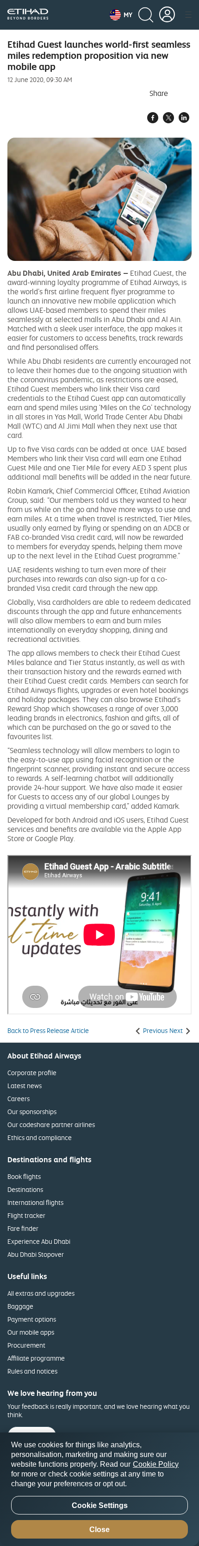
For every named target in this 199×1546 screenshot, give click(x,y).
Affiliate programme (36, 1358)
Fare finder (22, 1228)
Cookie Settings (100, 1505)
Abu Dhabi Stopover (35, 1254)
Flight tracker (26, 1215)
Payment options (31, 1319)
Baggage (20, 1306)
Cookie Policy (156, 1464)
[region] (99, 1489)
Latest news (24, 1085)
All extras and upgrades (41, 1293)
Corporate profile (31, 1072)
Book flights (24, 1176)
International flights (35, 1202)
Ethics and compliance (39, 1137)
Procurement (26, 1345)
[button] (121, 14)
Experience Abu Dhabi (38, 1241)
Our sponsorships (31, 1111)
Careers (18, 1098)
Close (99, 1529)
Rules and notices (32, 1371)
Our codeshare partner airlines (51, 1124)
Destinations (25, 1189)
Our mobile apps (30, 1332)
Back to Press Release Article (48, 1030)
